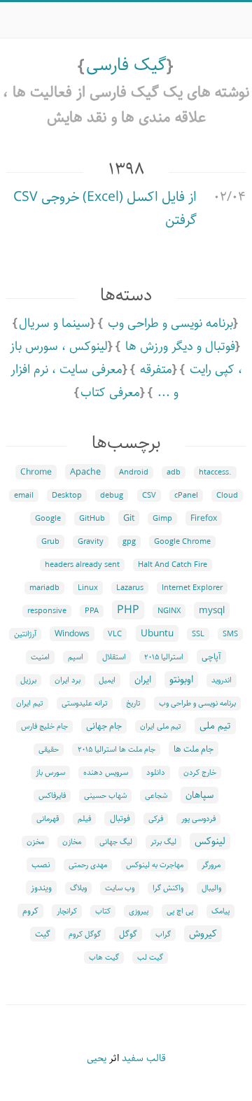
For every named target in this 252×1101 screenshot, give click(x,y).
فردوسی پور (198, 819)
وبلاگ (78, 888)
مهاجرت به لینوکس (154, 865)
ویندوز (41, 888)
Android (133, 472)
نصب (40, 864)
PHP (128, 610)
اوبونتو (181, 679)
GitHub (92, 519)
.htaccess (215, 472)
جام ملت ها (194, 749)
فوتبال (120, 818)
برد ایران (67, 680)
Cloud (227, 495)
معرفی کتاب (110, 392)
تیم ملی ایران (160, 726)
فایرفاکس (52, 796)
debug (111, 495)
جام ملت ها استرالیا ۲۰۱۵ (116, 749)
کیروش (203, 933)
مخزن (35, 842)
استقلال (114, 657)
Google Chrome (182, 541)
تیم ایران (29, 703)
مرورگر (211, 865)
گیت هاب (104, 957)
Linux (88, 588)
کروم (30, 911)
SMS (230, 634)
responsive (46, 611)
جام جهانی (104, 726)
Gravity (91, 541)
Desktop (67, 495)
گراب (163, 934)
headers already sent (82, 565)
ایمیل (107, 680)
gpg (129, 541)
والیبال (211, 888)
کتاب (103, 911)
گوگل (128, 934)
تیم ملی (215, 725)
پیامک (220, 911)
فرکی (155, 819)
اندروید (221, 680)
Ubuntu (157, 633)
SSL (198, 634)
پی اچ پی (180, 911)
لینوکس (210, 841)
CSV (149, 495)
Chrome (36, 472)
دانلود (155, 773)
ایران (142, 679)
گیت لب (150, 957)
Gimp (162, 518)
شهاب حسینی (105, 796)
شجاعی (156, 796)
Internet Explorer (192, 588)
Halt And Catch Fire (172, 565)
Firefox (203, 518)
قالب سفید (144, 1058)
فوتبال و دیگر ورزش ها (180, 346)
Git (128, 518)
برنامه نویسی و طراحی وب (170, 323)
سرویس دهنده (105, 772)
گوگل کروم (85, 934)
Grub (50, 542)
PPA (92, 611)
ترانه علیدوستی (85, 703)
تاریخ (133, 703)
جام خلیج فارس (44, 726)
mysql (212, 610)
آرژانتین (25, 634)
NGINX (169, 611)
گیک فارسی (126, 65)
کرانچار (67, 911)
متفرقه (156, 369)
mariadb (44, 588)
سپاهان (200, 795)
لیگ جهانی (115, 842)
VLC (115, 634)
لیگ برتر (163, 842)
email (24, 495)
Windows (72, 633)
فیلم (84, 819)
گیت (42, 934)
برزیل (28, 680)
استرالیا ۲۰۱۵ (163, 657)
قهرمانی (47, 819)
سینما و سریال (54, 323)
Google (48, 519)
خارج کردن (199, 772)
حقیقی (48, 749)
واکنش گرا (168, 888)
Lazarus (130, 588)
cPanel (186, 495)
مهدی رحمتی (88, 865)
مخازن (71, 842)
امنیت (40, 657)
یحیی (96, 1058)
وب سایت (119, 888)
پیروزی (138, 911)
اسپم (75, 657)
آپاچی (211, 657)
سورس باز (50, 773)
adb (174, 472)
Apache (85, 471)
